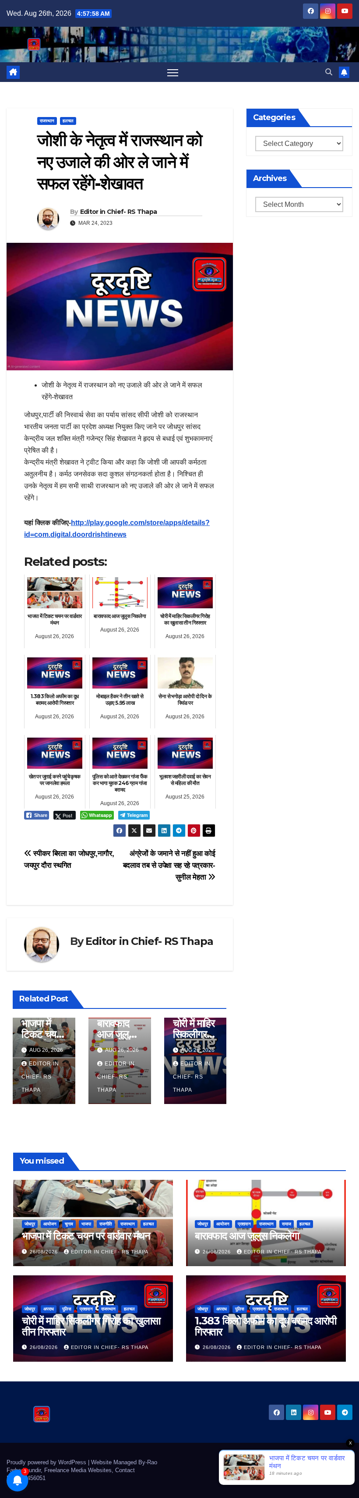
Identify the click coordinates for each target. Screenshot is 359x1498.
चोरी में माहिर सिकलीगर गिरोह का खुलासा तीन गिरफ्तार (91, 1326)
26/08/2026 (45, 1251)
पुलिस (66, 1308)
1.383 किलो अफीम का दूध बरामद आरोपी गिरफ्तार (265, 1326)
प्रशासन (244, 1223)
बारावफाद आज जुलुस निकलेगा (116, 1034)
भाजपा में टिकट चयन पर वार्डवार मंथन (86, 1235)
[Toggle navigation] (172, 72)
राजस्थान (47, 120)
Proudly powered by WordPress (47, 1462)
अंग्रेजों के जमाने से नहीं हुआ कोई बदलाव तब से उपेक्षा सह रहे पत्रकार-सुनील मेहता (169, 865)
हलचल (68, 120)
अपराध (48, 1308)
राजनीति (105, 1223)
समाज (286, 1223)
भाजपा (86, 1223)
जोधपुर (30, 1223)
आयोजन (49, 1223)
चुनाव (69, 1223)
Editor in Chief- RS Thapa (118, 212)
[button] (328, 72)
